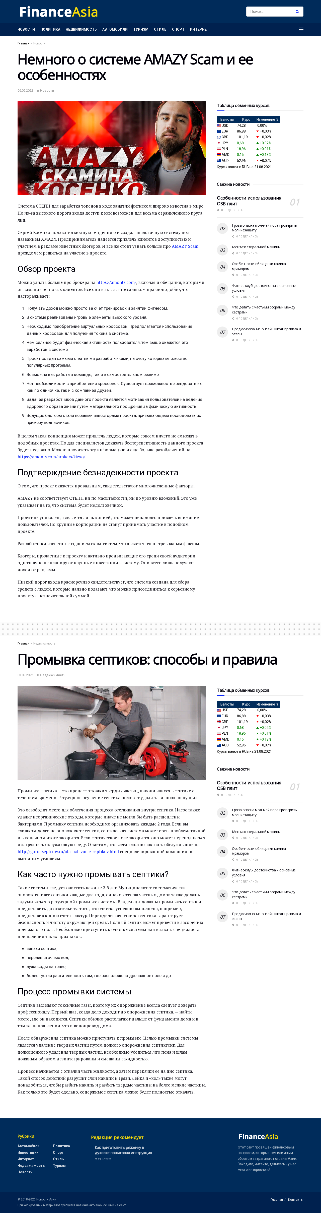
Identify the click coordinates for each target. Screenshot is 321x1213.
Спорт (178, 29)
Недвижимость (81, 29)
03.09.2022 (25, 675)
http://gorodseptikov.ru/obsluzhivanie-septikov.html (68, 851)
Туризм (140, 29)
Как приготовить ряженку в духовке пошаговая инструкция (123, 1150)
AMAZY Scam (185, 246)
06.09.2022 (25, 90)
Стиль (160, 29)
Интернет (199, 29)
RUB (245, 167)
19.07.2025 (104, 1159)
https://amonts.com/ (116, 282)
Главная (23, 43)
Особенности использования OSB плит (249, 201)
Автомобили (115, 29)
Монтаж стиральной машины (256, 246)
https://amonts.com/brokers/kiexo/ (51, 457)
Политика (50, 29)
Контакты (295, 1199)
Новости (26, 29)
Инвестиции (28, 1153)
